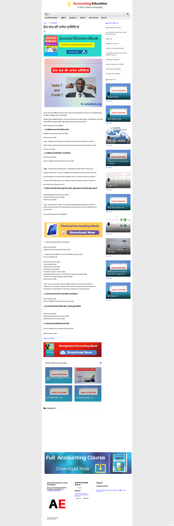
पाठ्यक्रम (73, 18)
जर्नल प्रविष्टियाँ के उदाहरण (117, 141)
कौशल (83, 18)
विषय (64, 18)
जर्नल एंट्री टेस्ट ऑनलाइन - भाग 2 (85, 398)
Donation (58, 490)
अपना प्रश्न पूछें (94, 18)
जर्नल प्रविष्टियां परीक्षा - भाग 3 (55, 398)
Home (45, 23)
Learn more (109, 101)
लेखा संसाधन (86, 498)
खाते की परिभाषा (113, 97)
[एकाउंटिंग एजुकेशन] (87, 10)
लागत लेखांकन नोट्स (114, 119)
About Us (78, 498)
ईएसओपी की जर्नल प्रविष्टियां (83, 380)
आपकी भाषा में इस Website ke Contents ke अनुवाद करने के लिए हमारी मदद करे (82, 495)
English (80, 487)
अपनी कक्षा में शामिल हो (52, 18)
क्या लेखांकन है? (113, 296)
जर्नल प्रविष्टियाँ (53, 23)
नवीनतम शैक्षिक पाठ (113, 23)
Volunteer (50, 490)
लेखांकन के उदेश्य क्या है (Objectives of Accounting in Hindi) (118, 161)
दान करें (104, 18)
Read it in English (49, 338)
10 (109, 293)
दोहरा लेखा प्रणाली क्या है (116, 208)
